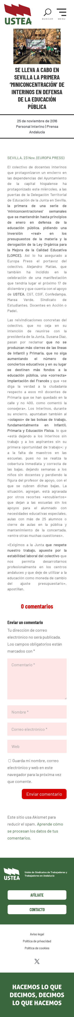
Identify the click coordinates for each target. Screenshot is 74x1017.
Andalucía (37, 132)
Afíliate (37, 895)
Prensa (52, 126)
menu (62, 19)
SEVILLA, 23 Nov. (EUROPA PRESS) (35, 157)
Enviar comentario (44, 793)
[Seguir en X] (37, 961)
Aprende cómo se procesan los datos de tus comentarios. (35, 830)
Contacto (37, 909)
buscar (47, 19)
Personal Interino (30, 126)
